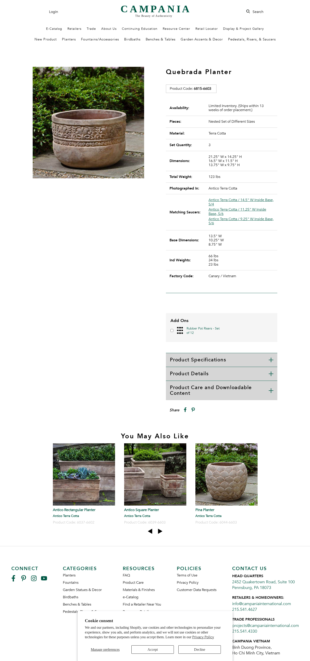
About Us (109, 29)
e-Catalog (130, 597)
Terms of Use (187, 575)
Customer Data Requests (197, 589)
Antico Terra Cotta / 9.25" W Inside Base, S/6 (241, 221)
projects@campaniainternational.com (265, 626)
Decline (199, 649)
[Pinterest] (23, 580)
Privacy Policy (203, 637)
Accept (153, 649)
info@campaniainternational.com (261, 604)
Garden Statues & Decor (82, 589)
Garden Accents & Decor (202, 39)
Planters (69, 39)
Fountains (71, 582)
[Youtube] (44, 580)
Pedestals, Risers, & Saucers (252, 39)
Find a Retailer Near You (142, 604)
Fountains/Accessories (100, 39)
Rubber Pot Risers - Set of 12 (203, 330)
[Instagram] (34, 580)
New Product (45, 39)
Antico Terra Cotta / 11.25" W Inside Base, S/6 (237, 211)
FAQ (126, 575)
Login (53, 12)
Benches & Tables (160, 39)
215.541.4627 (244, 609)
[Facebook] (13, 580)
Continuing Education (139, 29)
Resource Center (176, 29)
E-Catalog (54, 29)
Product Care (133, 582)
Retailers (74, 29)
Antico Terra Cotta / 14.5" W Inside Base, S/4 (241, 202)
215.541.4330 (244, 631)
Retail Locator (206, 29)
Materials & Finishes (139, 589)
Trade (91, 29)
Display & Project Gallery (243, 29)
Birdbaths (132, 39)
